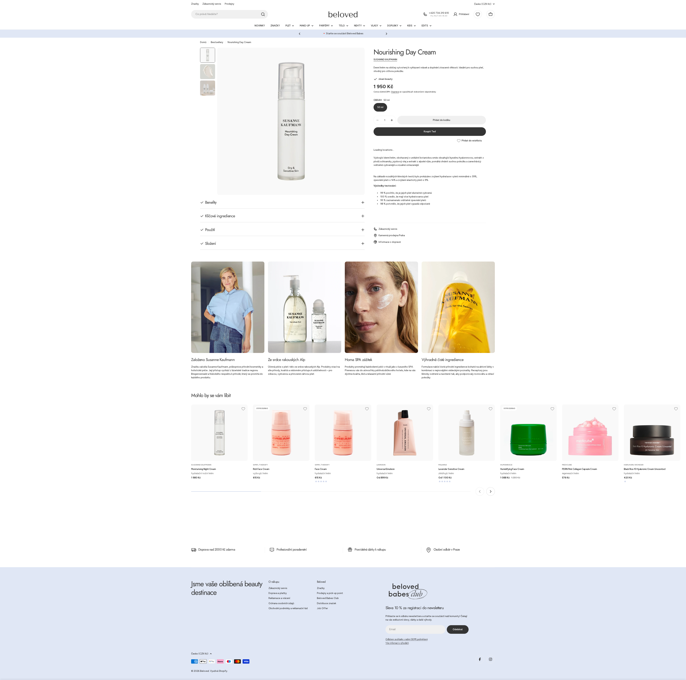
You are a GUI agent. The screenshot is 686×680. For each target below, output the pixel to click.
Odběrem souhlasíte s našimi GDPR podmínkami (406, 639)
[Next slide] (490, 491)
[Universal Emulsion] (405, 433)
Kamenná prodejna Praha (392, 235)
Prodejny (229, 3)
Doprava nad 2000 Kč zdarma (216, 549)
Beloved (204, 671)
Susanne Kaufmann (385, 59)
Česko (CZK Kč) (482, 4)
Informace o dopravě (390, 241)
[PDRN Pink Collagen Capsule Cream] (590, 433)
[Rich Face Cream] (281, 433)
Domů (203, 42)
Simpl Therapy (260, 465)
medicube (567, 465)
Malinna (442, 465)
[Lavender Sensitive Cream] (466, 433)
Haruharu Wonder (633, 465)
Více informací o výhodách (397, 643)
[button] (299, 34)
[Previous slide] (480, 491)
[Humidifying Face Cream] (528, 433)
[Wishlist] (477, 14)
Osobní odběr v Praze (447, 549)
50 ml (380, 107)
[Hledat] (263, 14)
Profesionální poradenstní (292, 549)
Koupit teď (430, 131)
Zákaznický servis (211, 3)
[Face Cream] (343, 433)
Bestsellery (217, 42)
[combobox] (229, 14)
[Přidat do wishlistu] (243, 409)
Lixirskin (381, 465)
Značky (195, 3)
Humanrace (506, 465)
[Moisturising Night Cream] (219, 433)
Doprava (395, 92)
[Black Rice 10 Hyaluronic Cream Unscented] (652, 433)
